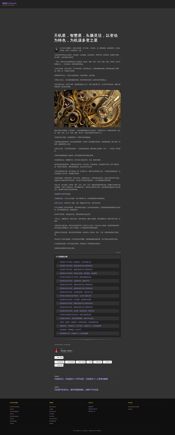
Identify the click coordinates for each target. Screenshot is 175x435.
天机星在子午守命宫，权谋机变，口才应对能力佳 (75, 262)
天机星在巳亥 (60, 365)
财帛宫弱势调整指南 (14, 411)
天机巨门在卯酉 (81, 362)
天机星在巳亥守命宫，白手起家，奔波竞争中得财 (75, 299)
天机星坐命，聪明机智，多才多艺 (70, 329)
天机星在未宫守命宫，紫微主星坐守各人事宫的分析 (76, 288)
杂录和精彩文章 (52, 421)
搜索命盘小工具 (92, 411)
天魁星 (61, 148)
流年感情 (12, 423)
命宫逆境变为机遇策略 (14, 406)
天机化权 (67, 198)
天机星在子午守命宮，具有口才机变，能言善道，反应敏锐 (78, 273)
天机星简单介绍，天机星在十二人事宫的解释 (74, 333)
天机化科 (60, 203)
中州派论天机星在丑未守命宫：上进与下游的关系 (75, 296)
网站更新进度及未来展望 (133, 406)
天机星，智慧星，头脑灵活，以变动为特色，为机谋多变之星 (79, 322)
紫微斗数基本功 (52, 406)
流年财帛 (12, 413)
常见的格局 (51, 413)
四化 (61, 194)
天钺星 (66, 148)
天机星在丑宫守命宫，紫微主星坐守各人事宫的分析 (76, 284)
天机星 (62, 48)
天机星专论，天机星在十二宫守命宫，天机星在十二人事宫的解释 (80, 326)
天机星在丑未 (98, 362)
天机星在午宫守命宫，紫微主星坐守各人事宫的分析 (76, 269)
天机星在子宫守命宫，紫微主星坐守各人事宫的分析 (76, 266)
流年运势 (12, 409)
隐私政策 (130, 409)
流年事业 (12, 418)
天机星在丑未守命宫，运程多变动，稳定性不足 (75, 281)
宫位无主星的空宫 (53, 418)
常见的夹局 (51, 416)
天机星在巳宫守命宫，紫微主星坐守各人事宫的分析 (76, 303)
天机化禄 (57, 207)
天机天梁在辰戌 (60, 362)
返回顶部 (118, 252)
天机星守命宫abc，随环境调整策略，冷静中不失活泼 (77, 318)
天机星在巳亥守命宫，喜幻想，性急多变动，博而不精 (77, 311)
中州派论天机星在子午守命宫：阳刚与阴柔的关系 (75, 277)
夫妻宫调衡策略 (13, 421)
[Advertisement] (87, 18)
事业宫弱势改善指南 (14, 416)
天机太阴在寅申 (71, 362)
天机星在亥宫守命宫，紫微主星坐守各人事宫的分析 (76, 307)
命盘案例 (51, 423)
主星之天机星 (60, 357)
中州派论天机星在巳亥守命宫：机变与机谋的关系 (75, 314)
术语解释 (51, 409)
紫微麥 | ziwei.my (9, 3)
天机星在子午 (108, 362)
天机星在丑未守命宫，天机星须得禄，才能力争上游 (76, 292)
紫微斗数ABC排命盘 (93, 409)
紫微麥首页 (91, 406)
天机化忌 (57, 219)
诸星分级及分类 (52, 411)
